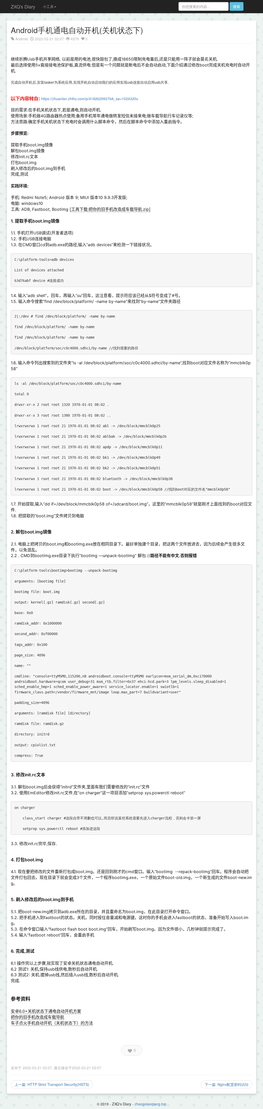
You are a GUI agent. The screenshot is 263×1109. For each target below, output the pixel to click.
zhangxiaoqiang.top (150, 1103)
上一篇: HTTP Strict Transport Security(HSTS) (52, 1084)
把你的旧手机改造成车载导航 (37, 1017)
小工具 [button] (48, 6)
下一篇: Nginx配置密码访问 (226, 1084)
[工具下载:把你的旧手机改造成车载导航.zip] (110, 209)
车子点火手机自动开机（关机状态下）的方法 (52, 1023)
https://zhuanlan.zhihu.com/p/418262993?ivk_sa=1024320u (89, 98)
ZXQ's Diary (23, 6)
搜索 (236, 6)
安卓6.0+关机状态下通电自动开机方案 (46, 1011)
